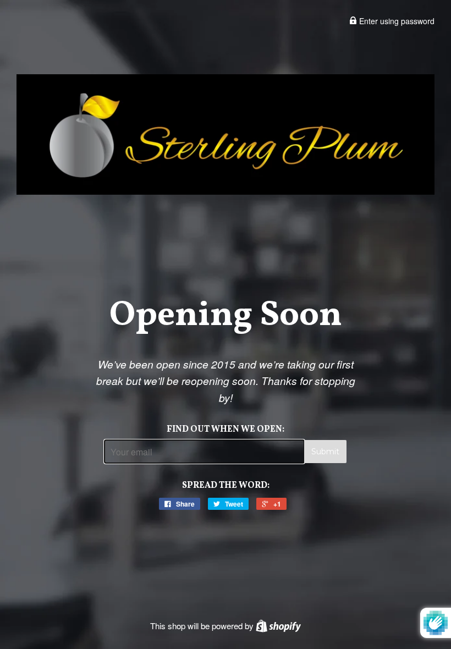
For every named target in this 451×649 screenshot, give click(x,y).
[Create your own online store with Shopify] (278, 625)
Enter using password (396, 20)
